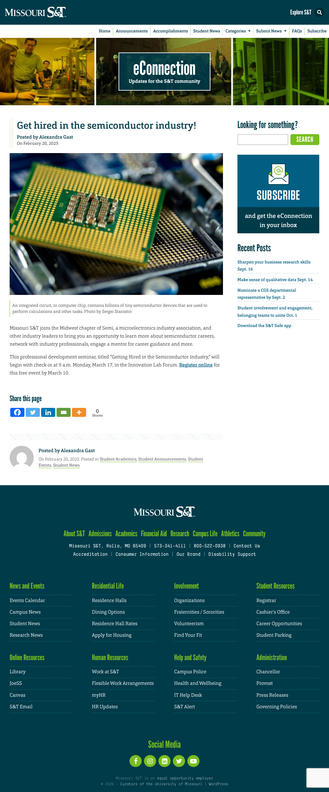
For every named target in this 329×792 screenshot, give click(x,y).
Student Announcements (162, 459)
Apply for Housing (111, 635)
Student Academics (118, 459)
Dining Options (108, 612)
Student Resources (275, 585)
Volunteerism (189, 624)
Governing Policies (276, 707)
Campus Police (190, 672)
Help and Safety (190, 657)
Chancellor (268, 672)
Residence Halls (109, 601)
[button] (319, 12)
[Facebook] (17, 412)
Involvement (186, 585)
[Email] (64, 412)
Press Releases (272, 695)
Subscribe (317, 31)
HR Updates (105, 707)
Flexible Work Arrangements (123, 683)
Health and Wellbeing (197, 683)
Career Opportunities (279, 624)
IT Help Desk (188, 695)
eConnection (164, 67)
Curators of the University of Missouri (161, 784)
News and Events (27, 585)
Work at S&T (105, 672)
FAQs (297, 31)
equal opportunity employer (185, 778)
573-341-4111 (170, 546)
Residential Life (108, 585)
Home (105, 31)
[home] (48, 12)
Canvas (17, 695)
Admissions (100, 533)
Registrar (266, 601)
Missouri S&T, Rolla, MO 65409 (107, 546)
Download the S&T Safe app (264, 326)
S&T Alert (184, 707)
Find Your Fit (188, 635)
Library (18, 672)
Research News (26, 635)
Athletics (230, 533)
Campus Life (205, 533)
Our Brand (188, 554)
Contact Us (247, 546)
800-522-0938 (210, 546)
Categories (236, 31)
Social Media (164, 744)
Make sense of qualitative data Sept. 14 (275, 280)
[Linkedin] (48, 412)
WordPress (218, 784)
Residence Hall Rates (115, 624)
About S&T (74, 533)
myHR (99, 695)
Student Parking (273, 635)
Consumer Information (141, 554)
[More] (79, 412)
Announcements (131, 31)
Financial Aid (154, 533)
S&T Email (21, 707)
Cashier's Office (273, 612)
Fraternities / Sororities (199, 612)
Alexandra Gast (56, 137)
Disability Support (232, 554)
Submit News (269, 31)
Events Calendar (27, 601)
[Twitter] (33, 412)
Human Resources (110, 657)
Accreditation (90, 554)
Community (254, 533)
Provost (264, 683)
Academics (126, 533)
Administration (271, 657)
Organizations (189, 601)
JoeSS (16, 683)
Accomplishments (170, 31)
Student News (206, 31)
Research (180, 533)
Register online (196, 365)
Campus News (25, 612)
